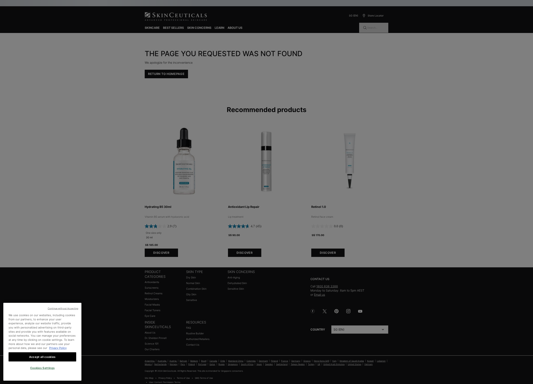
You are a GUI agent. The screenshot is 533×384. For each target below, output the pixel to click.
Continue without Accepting (63, 308)
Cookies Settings (42, 368)
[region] (42, 342)
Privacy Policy (58, 348)
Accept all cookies (42, 357)
